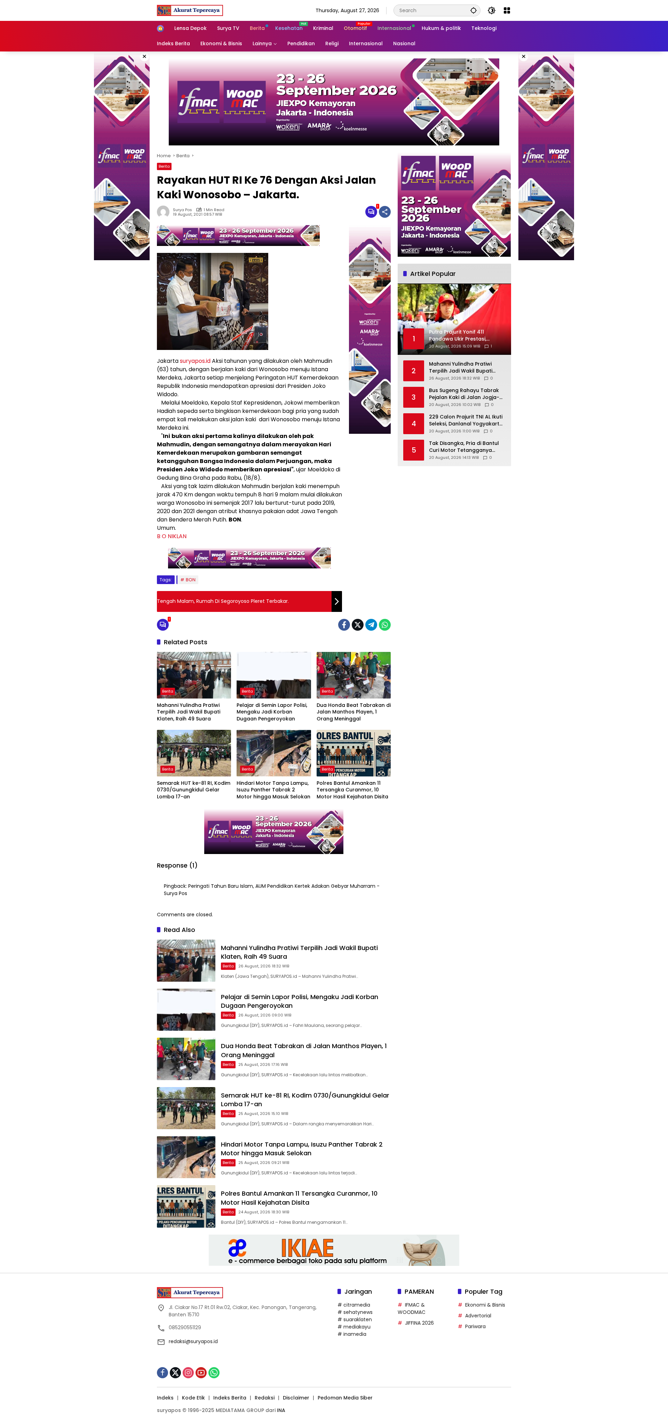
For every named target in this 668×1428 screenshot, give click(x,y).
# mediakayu (354, 1326)
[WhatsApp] (385, 625)
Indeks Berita (229, 1397)
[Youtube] (201, 1372)
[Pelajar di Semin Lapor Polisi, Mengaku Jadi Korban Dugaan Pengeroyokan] (274, 675)
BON (191, 579)
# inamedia (351, 1334)
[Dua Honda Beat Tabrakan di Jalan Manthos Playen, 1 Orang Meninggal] (354, 675)
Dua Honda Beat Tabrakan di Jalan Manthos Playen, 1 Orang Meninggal (354, 712)
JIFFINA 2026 (419, 1322)
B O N (164, 536)
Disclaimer (296, 1397)
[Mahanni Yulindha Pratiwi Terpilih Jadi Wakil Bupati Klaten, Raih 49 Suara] (194, 675)
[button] (473, 10)
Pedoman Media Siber (345, 1397)
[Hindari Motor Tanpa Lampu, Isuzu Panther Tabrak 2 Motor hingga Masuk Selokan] (274, 753)
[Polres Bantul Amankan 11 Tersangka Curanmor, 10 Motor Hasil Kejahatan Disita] (354, 753)
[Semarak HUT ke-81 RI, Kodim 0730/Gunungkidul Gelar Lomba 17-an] (194, 753)
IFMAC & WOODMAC (412, 1308)
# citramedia (353, 1304)
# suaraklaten (354, 1319)
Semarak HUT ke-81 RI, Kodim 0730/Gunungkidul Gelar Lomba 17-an (193, 790)
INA (281, 1410)
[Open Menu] (507, 10)
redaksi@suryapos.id (193, 1341)
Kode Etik (193, 1397)
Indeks (165, 1397)
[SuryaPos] (190, 10)
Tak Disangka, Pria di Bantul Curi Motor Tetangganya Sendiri (464, 447)
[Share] (385, 212)
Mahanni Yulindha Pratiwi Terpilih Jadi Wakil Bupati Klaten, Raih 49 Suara (188, 712)
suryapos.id (195, 361)
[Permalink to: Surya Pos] (165, 212)
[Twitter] (358, 625)
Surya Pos (182, 210)
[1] (371, 212)
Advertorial (478, 1315)
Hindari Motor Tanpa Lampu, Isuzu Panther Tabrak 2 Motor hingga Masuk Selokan (273, 790)
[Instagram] (188, 1372)
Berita (164, 166)
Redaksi (265, 1397)
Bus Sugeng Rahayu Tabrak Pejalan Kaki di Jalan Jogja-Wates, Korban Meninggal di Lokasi (464, 394)
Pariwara (475, 1326)
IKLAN (179, 536)
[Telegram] (371, 625)
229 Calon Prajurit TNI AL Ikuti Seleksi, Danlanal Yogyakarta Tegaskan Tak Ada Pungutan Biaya (466, 420)
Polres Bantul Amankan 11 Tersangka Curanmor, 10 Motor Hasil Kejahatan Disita (352, 790)
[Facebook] (344, 625)
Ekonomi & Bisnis (485, 1304)
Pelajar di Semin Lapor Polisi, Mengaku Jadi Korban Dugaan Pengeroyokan (272, 712)
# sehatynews (355, 1312)
